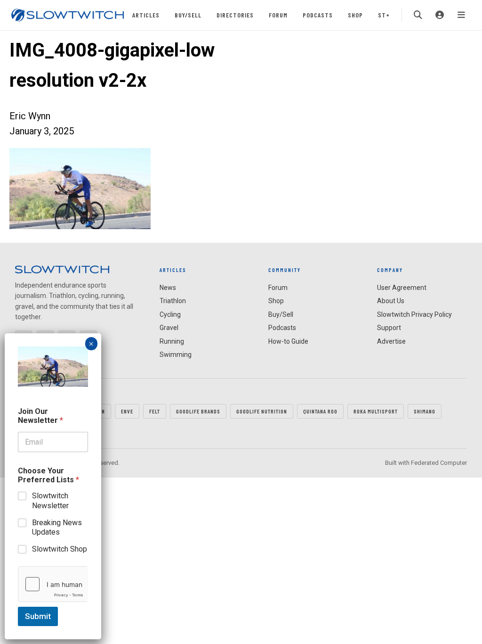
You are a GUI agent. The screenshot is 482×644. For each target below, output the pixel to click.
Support (389, 327)
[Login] (439, 15)
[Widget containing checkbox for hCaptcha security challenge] (53, 584)
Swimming (176, 354)
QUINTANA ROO (320, 411)
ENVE (127, 411)
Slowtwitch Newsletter (50, 500)
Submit (38, 616)
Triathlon (173, 301)
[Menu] (461, 15)
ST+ (384, 15)
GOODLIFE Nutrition (261, 411)
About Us (390, 301)
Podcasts (318, 15)
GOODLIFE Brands (198, 411)
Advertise (391, 341)
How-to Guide (288, 341)
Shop (355, 15)
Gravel (169, 327)
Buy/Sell (188, 15)
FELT (154, 411)
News (168, 287)
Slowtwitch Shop (59, 549)
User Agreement (401, 287)
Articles (146, 15)
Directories (235, 15)
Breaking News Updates (57, 527)
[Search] (418, 15)
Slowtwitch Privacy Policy (414, 314)
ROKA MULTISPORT (375, 411)
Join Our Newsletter (40, 416)
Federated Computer (439, 462)
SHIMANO (424, 411)
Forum (278, 15)
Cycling (170, 314)
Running (172, 341)
